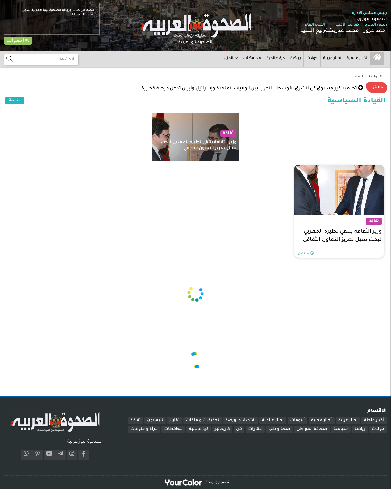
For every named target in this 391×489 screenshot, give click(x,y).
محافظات (252, 58)
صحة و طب (279, 429)
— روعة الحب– (343, 88)
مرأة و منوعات (144, 429)
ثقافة (136, 420)
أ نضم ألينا (16, 41)
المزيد (228, 58)
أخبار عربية (332, 58)
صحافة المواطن (312, 429)
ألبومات (297, 420)
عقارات (255, 429)
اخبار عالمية (357, 58)
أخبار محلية (321, 420)
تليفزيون (155, 420)
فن (239, 429)
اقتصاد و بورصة (241, 420)
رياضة (295, 58)
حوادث (312, 58)
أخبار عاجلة (374, 420)
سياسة (341, 429)
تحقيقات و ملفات (202, 420)
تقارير (174, 420)
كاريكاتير (222, 429)
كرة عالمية (276, 58)
